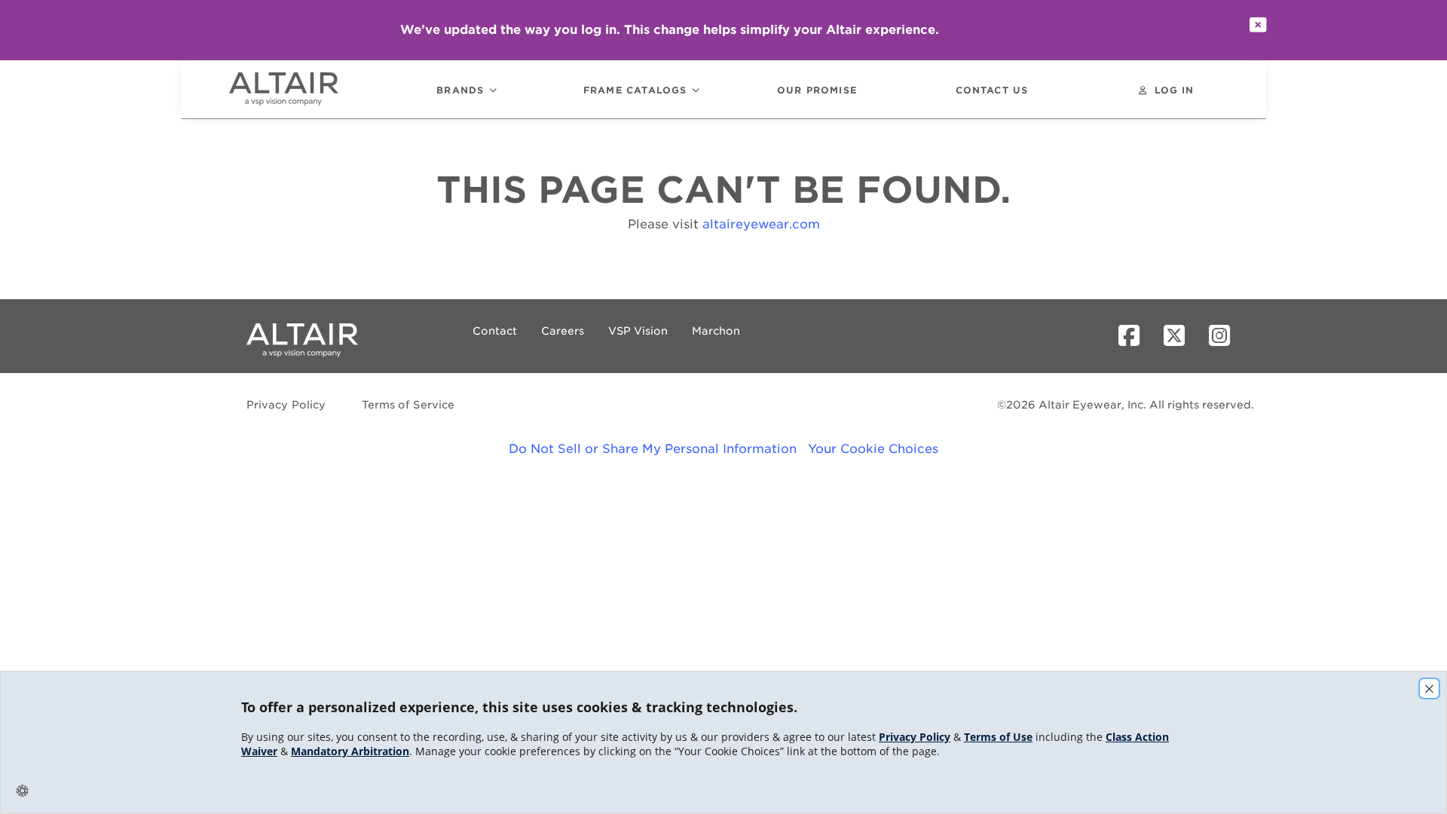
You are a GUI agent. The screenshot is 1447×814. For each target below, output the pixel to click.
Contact (495, 331)
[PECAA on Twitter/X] (1180, 336)
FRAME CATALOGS (635, 91)
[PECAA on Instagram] (1225, 336)
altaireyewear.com (761, 224)
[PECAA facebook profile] (1135, 336)
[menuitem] (304, 89)
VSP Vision (638, 331)
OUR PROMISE (817, 91)
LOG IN (1174, 91)
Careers (562, 331)
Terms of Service (408, 405)
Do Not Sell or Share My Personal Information (653, 449)
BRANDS (460, 91)
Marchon (716, 331)
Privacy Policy (286, 405)
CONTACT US (992, 91)
